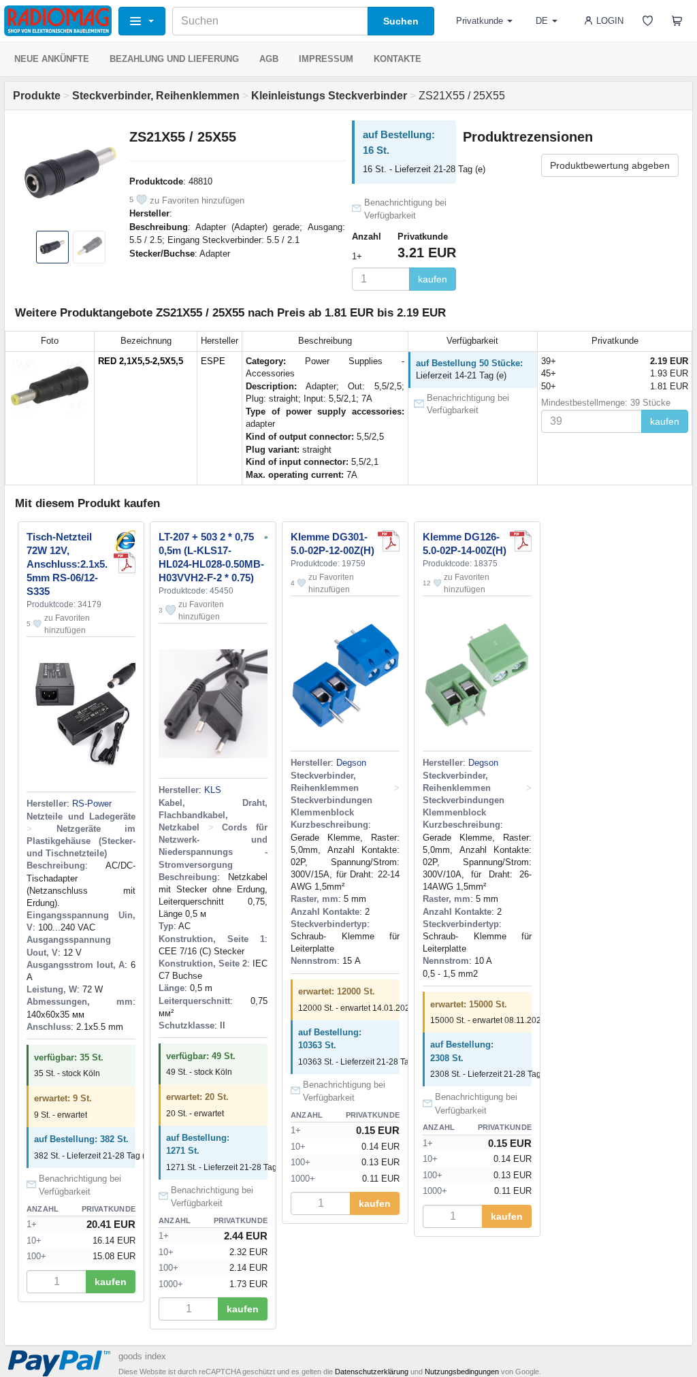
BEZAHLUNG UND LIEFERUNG (174, 59)
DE (542, 21)
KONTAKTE (397, 59)
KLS (212, 790)
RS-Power (92, 803)
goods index (142, 1356)
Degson (351, 763)
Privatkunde (479, 21)
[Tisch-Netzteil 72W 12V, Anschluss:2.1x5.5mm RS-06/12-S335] (124, 541)
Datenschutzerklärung (371, 1371)
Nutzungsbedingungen (462, 1371)
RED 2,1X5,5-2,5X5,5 (140, 361)
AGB (268, 59)
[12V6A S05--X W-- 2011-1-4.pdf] (124, 563)
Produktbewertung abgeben (610, 165)
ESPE (213, 361)
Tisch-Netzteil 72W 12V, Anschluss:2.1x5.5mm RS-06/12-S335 (67, 564)
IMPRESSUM (326, 59)
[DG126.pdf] (521, 541)
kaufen (432, 279)
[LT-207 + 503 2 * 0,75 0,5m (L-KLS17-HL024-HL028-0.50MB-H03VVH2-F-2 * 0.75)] (266, 536)
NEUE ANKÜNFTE (51, 59)
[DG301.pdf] (389, 541)
